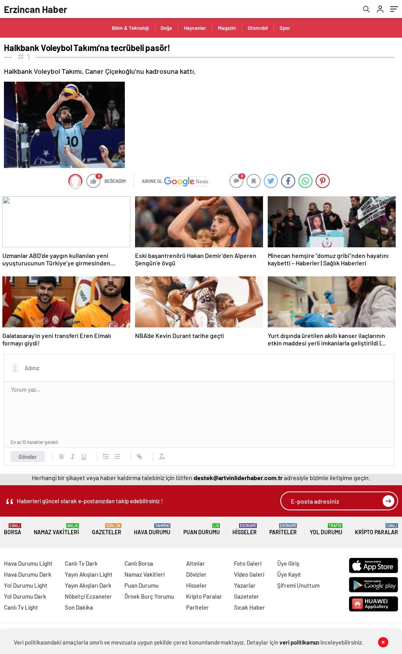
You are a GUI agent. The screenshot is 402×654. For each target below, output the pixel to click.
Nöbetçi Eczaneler (88, 596)
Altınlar (195, 563)
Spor (285, 28)
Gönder (27, 456)
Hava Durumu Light (28, 563)
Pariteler (283, 529)
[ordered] (105, 456)
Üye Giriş (288, 563)
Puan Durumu (201, 529)
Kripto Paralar (376, 529)
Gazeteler (106, 529)
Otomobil (258, 28)
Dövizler (196, 574)
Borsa (12, 529)
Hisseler (244, 529)
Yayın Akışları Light (89, 574)
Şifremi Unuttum (298, 585)
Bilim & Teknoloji (130, 28)
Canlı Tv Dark (81, 563)
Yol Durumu (326, 529)
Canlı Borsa (138, 563)
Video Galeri (249, 574)
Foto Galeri (247, 563)
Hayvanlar (195, 28)
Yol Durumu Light (26, 585)
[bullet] (116, 456)
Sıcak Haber (249, 607)
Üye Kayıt (289, 574)
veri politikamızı (299, 642)
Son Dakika (79, 607)
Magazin (227, 28)
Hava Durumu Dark (27, 574)
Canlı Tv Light (21, 607)
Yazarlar (245, 585)
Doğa (166, 28)
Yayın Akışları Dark (88, 585)
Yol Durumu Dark (25, 596)
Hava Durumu (152, 529)
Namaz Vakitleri (56, 529)
